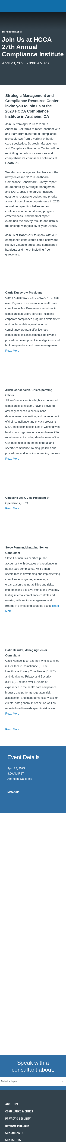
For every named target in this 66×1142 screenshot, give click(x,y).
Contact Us (13, 1140)
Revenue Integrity (17, 1125)
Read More (12, 350)
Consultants (14, 1133)
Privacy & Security (18, 1118)
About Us (11, 1104)
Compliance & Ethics (19, 1111)
